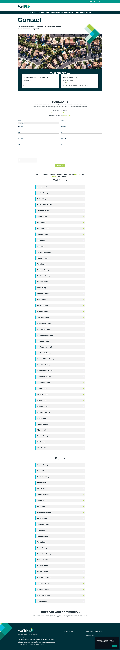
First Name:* (20, 126)
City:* (62, 132)
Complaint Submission (69, 631)
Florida (55, 176)
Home (65, 628)
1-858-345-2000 (90, 635)
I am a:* (19, 120)
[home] (24, 6)
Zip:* (62, 144)
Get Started (60, 165)
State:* (19, 144)
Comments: (20, 150)
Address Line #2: (64, 138)
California (77, 174)
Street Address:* (21, 138)
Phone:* (62, 120)
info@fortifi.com (69, 82)
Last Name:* (63, 126)
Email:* (19, 132)
